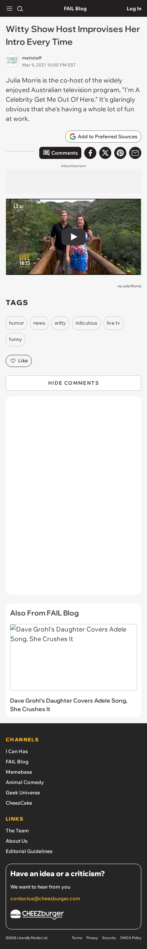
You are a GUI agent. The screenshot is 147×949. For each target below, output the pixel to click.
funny (15, 339)
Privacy (92, 937)
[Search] (20, 9)
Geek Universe (23, 792)
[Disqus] (73, 499)
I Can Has (17, 751)
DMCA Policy (130, 937)
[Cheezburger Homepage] (73, 916)
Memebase (19, 772)
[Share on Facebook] (90, 153)
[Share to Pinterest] (120, 153)
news (39, 323)
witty (60, 323)
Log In (134, 8)
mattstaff (31, 57)
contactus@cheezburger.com (45, 898)
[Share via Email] (135, 153)
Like (23, 360)
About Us (16, 841)
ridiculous (86, 323)
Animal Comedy (25, 782)
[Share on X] (105, 153)
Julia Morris (131, 286)
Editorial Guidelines (29, 851)
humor (16, 323)
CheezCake (19, 803)
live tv (113, 323)
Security (109, 937)
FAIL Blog (75, 8)
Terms (77, 937)
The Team (17, 830)
